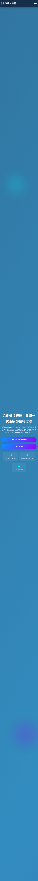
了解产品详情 (19, 446)
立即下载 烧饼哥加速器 (19, 439)
